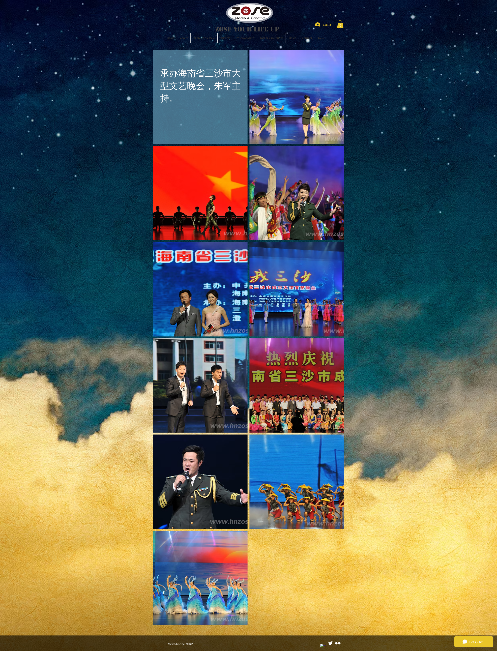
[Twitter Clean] (330, 643)
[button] (340, 24)
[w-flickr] (338, 643)
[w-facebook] (323, 647)
